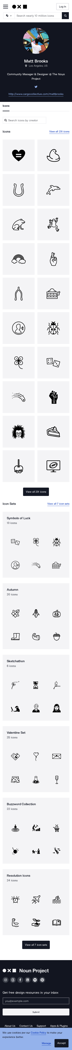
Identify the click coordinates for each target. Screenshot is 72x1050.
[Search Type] (8, 15)
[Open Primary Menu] (5, 7)
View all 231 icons (59, 131)
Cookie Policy (38, 1032)
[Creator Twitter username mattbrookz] (36, 87)
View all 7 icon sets (58, 503)
